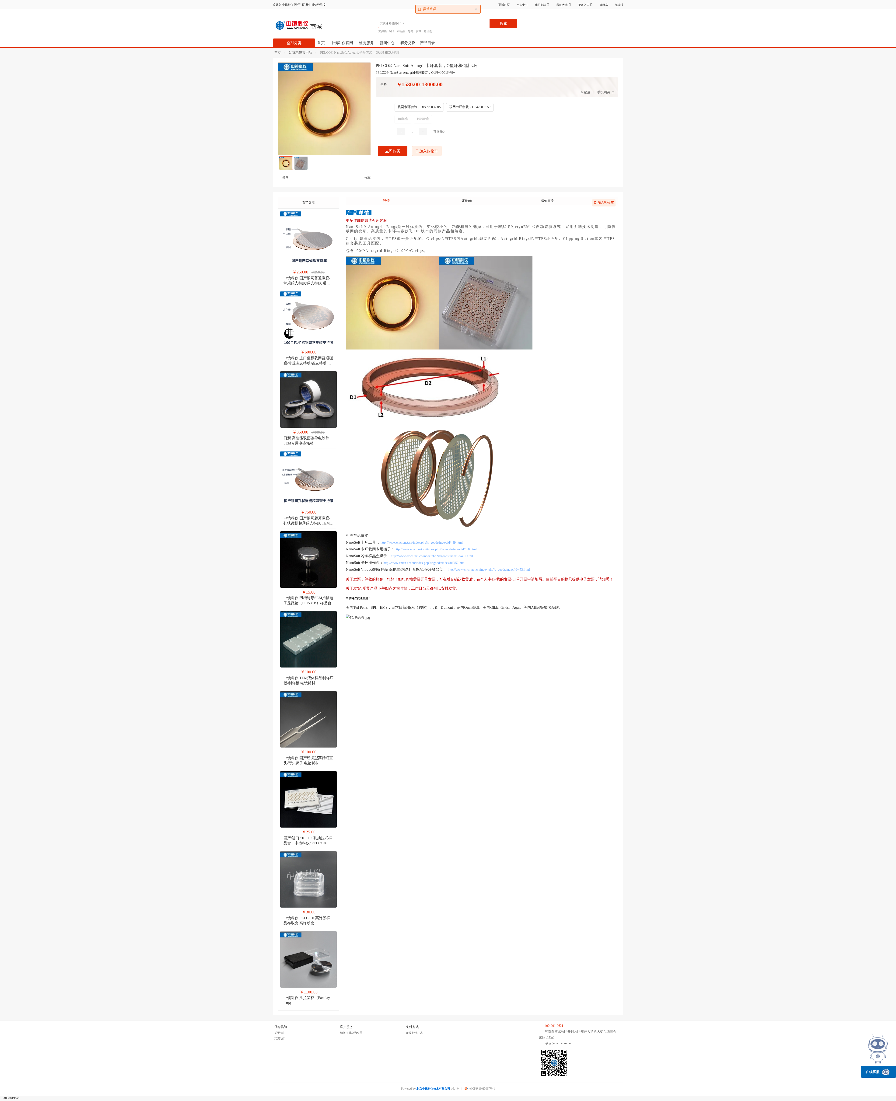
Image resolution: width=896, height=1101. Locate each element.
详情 (386, 201)
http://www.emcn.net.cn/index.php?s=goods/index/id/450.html (436, 549)
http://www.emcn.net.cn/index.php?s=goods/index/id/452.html (424, 563)
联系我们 (280, 1038)
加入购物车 (428, 151)
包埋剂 (428, 31)
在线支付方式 (414, 1033)
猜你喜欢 (547, 201)
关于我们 (280, 1033)
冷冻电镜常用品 (300, 52)
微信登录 (317, 4)
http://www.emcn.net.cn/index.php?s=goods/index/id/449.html (422, 542)
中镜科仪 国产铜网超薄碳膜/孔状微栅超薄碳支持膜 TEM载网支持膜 (308, 523)
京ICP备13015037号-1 (481, 1088)
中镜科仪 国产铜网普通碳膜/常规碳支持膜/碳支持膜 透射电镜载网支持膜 (307, 283)
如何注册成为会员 (351, 1033)
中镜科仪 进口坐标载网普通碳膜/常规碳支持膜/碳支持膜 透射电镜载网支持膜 (308, 363)
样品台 (401, 31)
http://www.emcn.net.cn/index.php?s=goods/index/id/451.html (432, 556)
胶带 (418, 31)
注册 (306, 4)
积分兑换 (407, 43)
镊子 (392, 31)
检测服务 (366, 43)
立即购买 (392, 151)
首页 (321, 43)
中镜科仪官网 (342, 43)
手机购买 (603, 92)
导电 (410, 31)
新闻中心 (387, 43)
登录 (298, 4)
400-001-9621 (554, 1026)
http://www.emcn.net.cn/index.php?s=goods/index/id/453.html (489, 569)
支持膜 (382, 31)
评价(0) (467, 201)
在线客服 (873, 1072)
